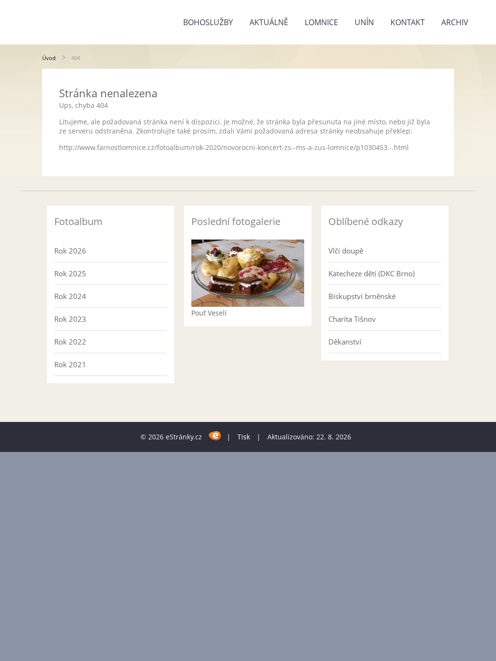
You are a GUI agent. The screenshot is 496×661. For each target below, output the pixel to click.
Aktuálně (268, 22)
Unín (364, 22)
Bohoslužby (208, 22)
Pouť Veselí (209, 312)
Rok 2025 (70, 273)
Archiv (454, 22)
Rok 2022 (70, 341)
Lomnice (321, 22)
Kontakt (407, 22)
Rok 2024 (70, 296)
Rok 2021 (70, 364)
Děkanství (344, 341)
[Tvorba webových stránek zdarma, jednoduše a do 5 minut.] (215, 435)
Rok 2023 (70, 319)
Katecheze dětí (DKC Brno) (371, 273)
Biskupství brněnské (362, 296)
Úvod (49, 57)
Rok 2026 (70, 250)
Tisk (243, 436)
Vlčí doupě (345, 250)
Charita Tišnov (352, 319)
